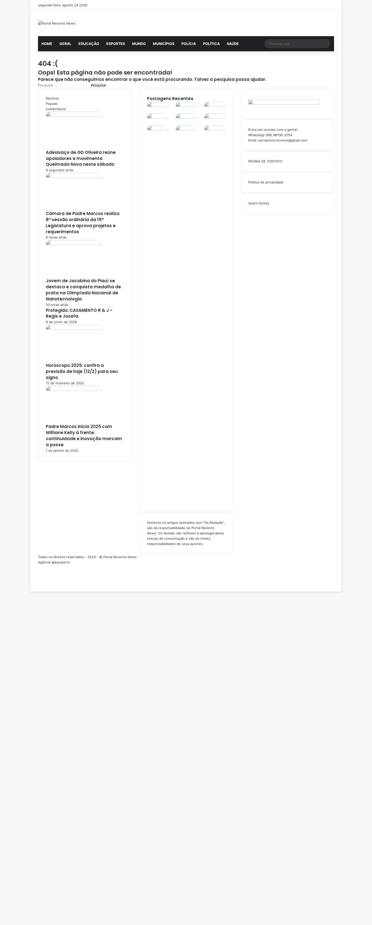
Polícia (188, 43)
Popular (52, 104)
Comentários (56, 109)
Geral (65, 43)
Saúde (233, 43)
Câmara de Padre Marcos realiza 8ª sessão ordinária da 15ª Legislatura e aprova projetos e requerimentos (82, 222)
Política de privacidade (265, 182)
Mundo (139, 43)
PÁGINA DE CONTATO (265, 161)
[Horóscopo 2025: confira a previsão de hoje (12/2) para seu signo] (73, 328)
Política (211, 43)
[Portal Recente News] (56, 23)
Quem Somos (258, 203)
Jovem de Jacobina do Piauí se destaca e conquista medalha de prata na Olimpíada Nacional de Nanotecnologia (83, 290)
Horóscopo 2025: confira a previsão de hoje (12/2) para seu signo (82, 371)
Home (47, 43)
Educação (88, 43)
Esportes (115, 43)
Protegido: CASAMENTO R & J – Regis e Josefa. (79, 313)
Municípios (163, 43)
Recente (52, 98)
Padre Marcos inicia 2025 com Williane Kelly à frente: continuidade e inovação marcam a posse (84, 435)
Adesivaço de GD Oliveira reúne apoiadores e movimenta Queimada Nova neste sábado (81, 158)
